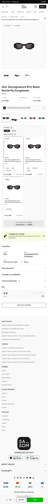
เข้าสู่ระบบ (42, 7)
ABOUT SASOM (7, 464)
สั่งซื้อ (35, 500)
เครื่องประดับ (14, 17)
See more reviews (24, 305)
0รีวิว (42, 296)
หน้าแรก (4, 17)
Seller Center (6, 2)
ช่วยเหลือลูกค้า (6, 470)
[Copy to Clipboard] (22, 262)
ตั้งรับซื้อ (30, 224)
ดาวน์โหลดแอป (15, 2)
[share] (44, 18)
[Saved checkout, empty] (36, 6)
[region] (24, 46)
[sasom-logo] (24, 6)
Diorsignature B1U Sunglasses (31, 255)
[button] (3, 7)
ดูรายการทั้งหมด (20, 224)
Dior (22, 17)
